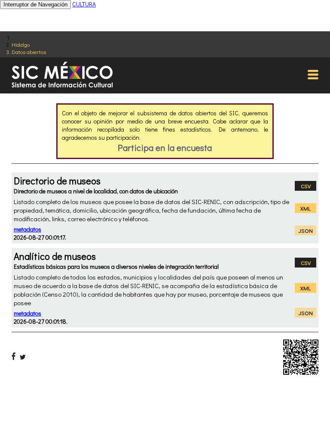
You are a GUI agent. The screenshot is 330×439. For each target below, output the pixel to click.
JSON (306, 230)
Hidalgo (21, 44)
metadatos (27, 229)
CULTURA (84, 4)
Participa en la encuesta (165, 147)
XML (305, 208)
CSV (306, 185)
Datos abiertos (29, 51)
